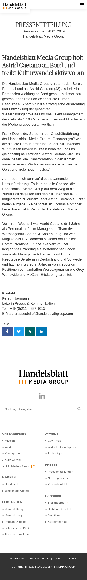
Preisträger (55, 453)
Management (13, 453)
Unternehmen (14, 433)
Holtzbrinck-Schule (60, 509)
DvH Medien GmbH (18, 466)
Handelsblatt (13, 484)
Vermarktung (13, 515)
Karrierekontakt (58, 521)
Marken (9, 477)
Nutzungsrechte (58, 478)
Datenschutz (39, 558)
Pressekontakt (57, 484)
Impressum (16, 558)
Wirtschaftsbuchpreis (62, 447)
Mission (10, 440)
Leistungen (12, 502)
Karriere (53, 495)
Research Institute (17, 534)
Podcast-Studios (15, 521)
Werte (9, 447)
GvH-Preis (54, 440)
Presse (51, 464)
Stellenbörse (56, 502)
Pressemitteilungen (60, 471)
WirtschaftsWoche (17, 490)
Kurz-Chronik (13, 459)
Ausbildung (55, 515)
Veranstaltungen (15, 509)
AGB (57, 558)
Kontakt (72, 558)
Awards (51, 433)
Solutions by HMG (17, 528)
